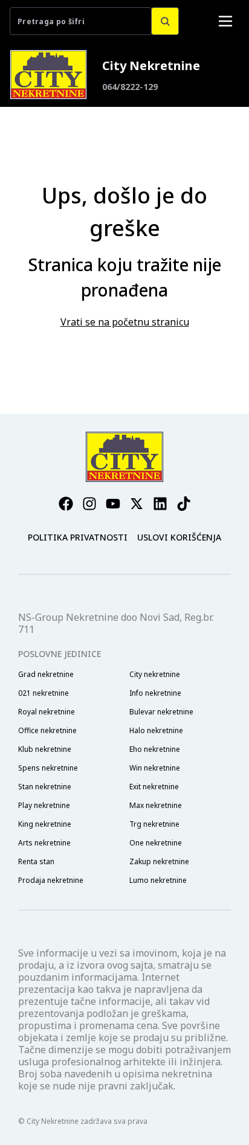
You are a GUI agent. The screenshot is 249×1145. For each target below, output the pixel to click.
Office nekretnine (47, 731)
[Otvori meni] (225, 21)
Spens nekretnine (48, 768)
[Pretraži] (165, 21)
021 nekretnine (43, 693)
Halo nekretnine (156, 731)
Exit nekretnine (154, 787)
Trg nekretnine (154, 824)
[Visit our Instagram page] (89, 503)
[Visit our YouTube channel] (113, 503)
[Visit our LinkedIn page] (160, 503)
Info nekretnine (155, 693)
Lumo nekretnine (158, 880)
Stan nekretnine (44, 787)
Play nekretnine (44, 805)
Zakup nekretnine (159, 862)
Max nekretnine (155, 805)
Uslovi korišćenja (179, 537)
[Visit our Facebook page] (66, 503)
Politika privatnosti (78, 537)
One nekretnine (155, 843)
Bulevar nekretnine (161, 712)
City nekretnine (154, 674)
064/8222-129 (130, 86)
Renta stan (36, 862)
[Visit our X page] (136, 503)
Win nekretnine (154, 768)
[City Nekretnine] (48, 75)
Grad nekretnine (46, 674)
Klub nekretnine (44, 749)
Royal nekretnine (46, 712)
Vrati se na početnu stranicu (124, 322)
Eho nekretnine (154, 749)
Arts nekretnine (44, 843)
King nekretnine (44, 824)
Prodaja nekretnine (50, 880)
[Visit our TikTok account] (183, 503)
